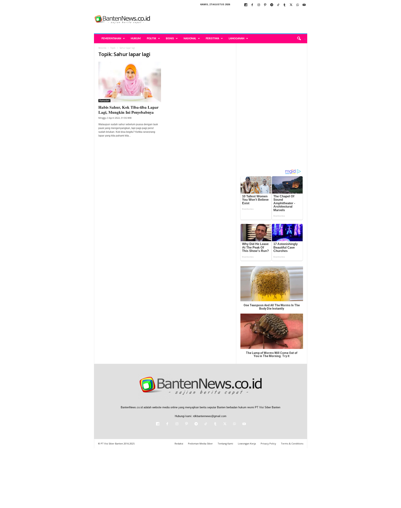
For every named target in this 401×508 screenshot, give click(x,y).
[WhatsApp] (297, 5)
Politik (151, 38)
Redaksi (179, 443)
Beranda (102, 47)
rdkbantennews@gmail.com (209, 416)
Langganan (236, 38)
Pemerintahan (111, 38)
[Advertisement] (231, 19)
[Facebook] (252, 5)
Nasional (190, 38)
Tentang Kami (225, 443)
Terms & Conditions (292, 443)
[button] (299, 38)
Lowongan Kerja (247, 443)
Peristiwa (212, 38)
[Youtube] (304, 5)
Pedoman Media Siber (200, 443)
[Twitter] (291, 5)
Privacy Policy (268, 443)
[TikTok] (278, 5)
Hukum (136, 38)
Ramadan (104, 100)
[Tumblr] (284, 5)
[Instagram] (258, 5)
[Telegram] (271, 5)
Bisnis (170, 38)
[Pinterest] (265, 5)
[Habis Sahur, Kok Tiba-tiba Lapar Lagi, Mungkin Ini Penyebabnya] (129, 82)
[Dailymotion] (245, 5)
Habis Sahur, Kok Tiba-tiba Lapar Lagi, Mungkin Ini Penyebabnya (128, 109)
